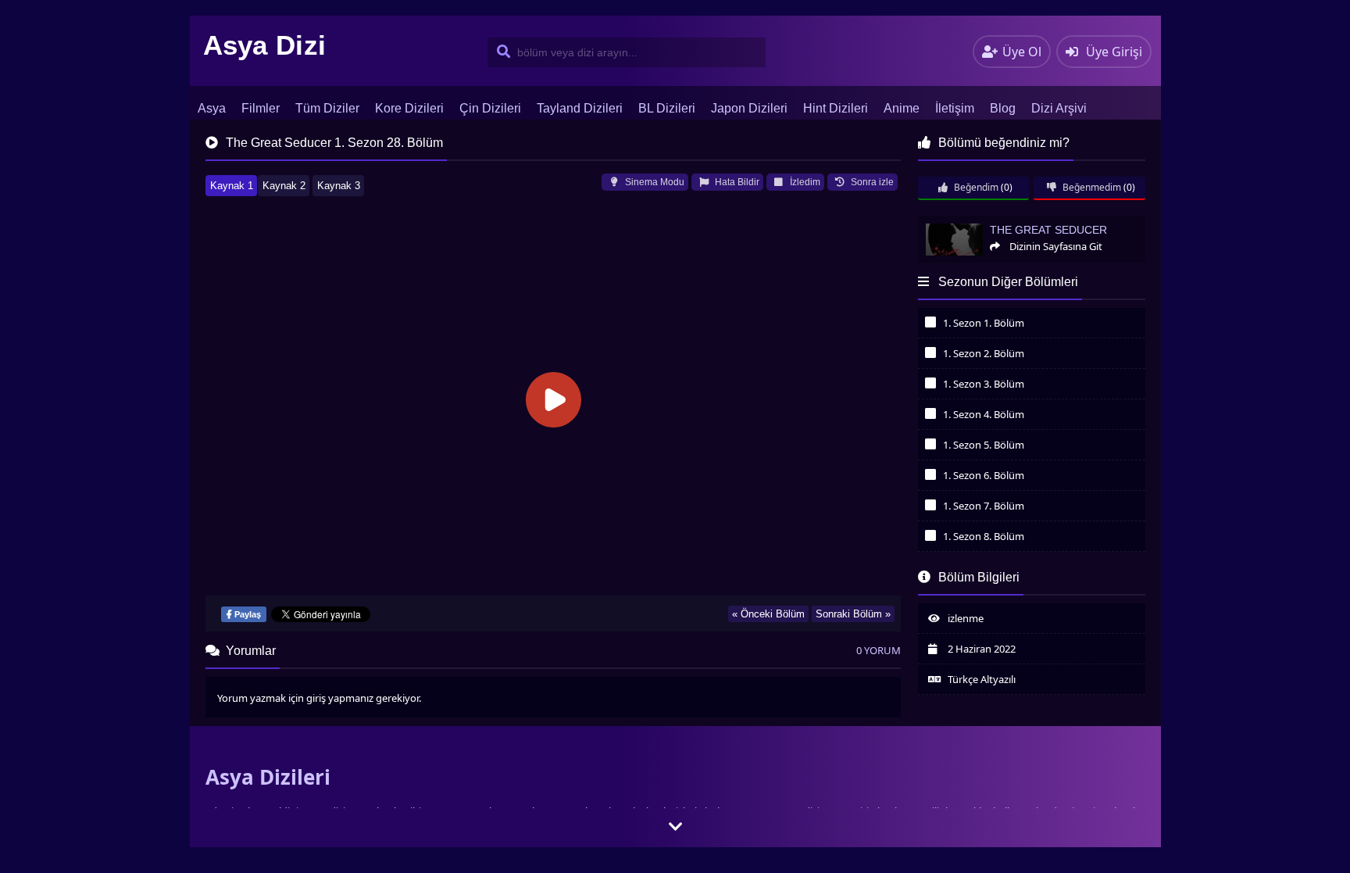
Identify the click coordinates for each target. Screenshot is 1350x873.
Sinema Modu (653, 182)
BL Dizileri (666, 108)
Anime (902, 108)
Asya (212, 108)
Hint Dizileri (835, 108)
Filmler (260, 108)
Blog (1003, 108)
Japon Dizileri (749, 108)
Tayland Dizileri (580, 108)
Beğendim (975, 187)
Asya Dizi (265, 45)
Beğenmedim (1090, 187)
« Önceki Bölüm (768, 614)
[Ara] (500, 52)
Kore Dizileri (409, 108)
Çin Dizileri (490, 108)
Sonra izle (871, 182)
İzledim (804, 182)
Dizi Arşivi (1059, 108)
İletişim (954, 108)
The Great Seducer (959, 222)
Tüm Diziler (327, 108)
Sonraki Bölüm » (853, 614)
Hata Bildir (735, 182)
